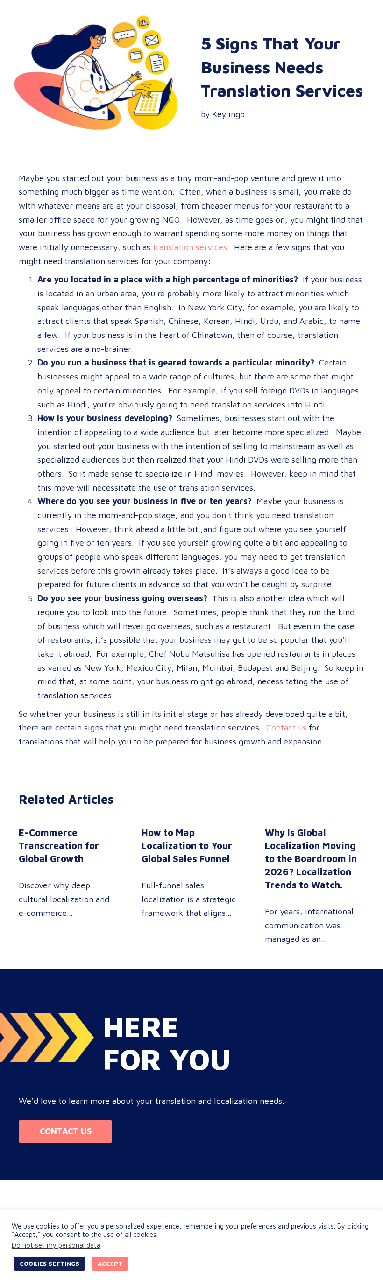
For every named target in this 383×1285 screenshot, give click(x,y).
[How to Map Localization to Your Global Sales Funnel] (191, 886)
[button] (65, 1131)
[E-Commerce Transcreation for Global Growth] (68, 886)
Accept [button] (110, 1263)
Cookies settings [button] (49, 1263)
